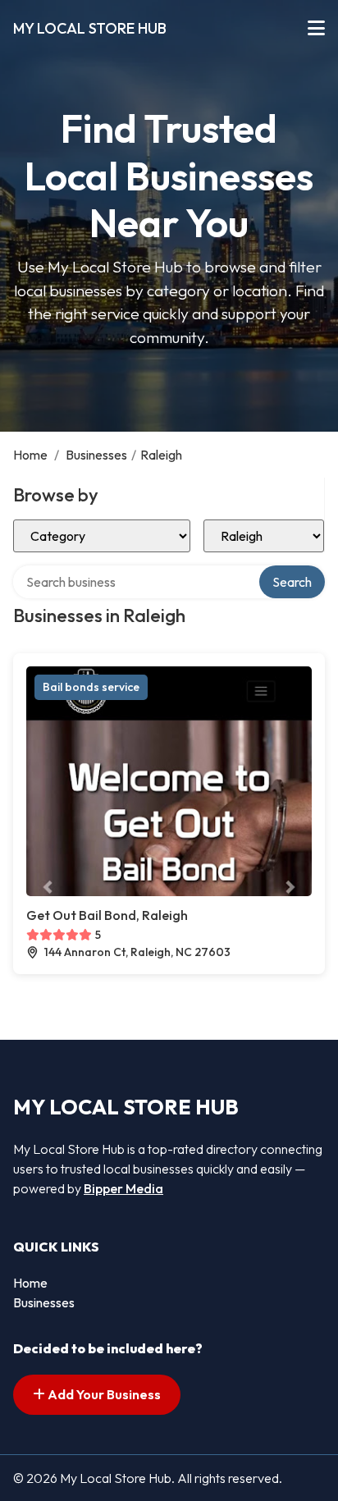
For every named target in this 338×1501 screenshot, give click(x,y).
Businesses (96, 454)
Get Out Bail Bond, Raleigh (107, 915)
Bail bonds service (91, 687)
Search (292, 582)
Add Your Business (103, 1394)
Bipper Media (123, 1188)
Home (30, 454)
